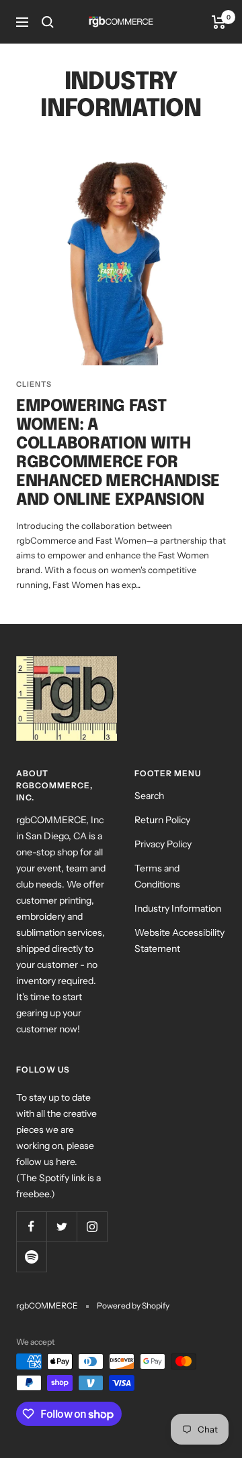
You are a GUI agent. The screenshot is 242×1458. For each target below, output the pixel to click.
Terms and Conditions (157, 876)
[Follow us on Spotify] (31, 1256)
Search (149, 796)
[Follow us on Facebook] (31, 1226)
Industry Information (177, 908)
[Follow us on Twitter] (61, 1226)
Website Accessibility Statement (179, 940)
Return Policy (162, 820)
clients (34, 384)
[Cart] (219, 22)
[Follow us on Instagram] (92, 1226)
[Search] (48, 22)
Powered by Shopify (133, 1305)
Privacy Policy (163, 844)
